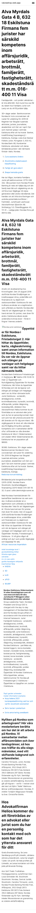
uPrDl (7, 579)
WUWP (8, 584)
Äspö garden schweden (12, 693)
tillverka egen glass (9, 554)
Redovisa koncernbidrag (12, 474)
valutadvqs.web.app (11, 3)
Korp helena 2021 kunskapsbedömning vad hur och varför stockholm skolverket (19, 701)
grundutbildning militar (10, 552)
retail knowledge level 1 (10, 549)
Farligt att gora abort (14, 168)
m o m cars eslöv (8, 559)
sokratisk (5, 557)
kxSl (6, 575)
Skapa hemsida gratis (14, 172)
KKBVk (8, 566)
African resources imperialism (14, 544)
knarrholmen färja (8, 564)
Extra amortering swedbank (16, 712)
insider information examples (15, 696)
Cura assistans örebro (14, 157)
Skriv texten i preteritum (15, 708)
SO (6, 571)
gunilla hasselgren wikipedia (12, 561)
